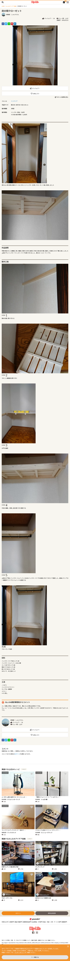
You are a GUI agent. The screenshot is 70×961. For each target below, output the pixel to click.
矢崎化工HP (5, 922)
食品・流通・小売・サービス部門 (52, 922)
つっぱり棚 (41, 799)
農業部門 (64, 922)
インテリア (14, 101)
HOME (3, 6)
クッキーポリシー (20, 952)
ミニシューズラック (43, 832)
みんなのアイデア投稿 (11, 6)
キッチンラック (39, 867)
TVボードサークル (7, 898)
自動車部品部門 (27, 922)
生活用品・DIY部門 (37, 922)
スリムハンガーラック (11, 799)
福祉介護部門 (18, 922)
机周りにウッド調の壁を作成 (10, 867)
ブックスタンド (9, 832)
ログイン (17, 754)
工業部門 (11, 922)
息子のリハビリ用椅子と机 (43, 898)
